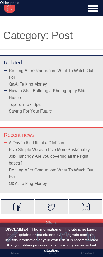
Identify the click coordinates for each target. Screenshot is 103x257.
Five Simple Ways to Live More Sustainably (49, 149)
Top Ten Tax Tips (25, 104)
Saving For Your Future (30, 111)
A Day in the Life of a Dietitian (36, 142)
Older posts (9, 3)
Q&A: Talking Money (28, 84)
